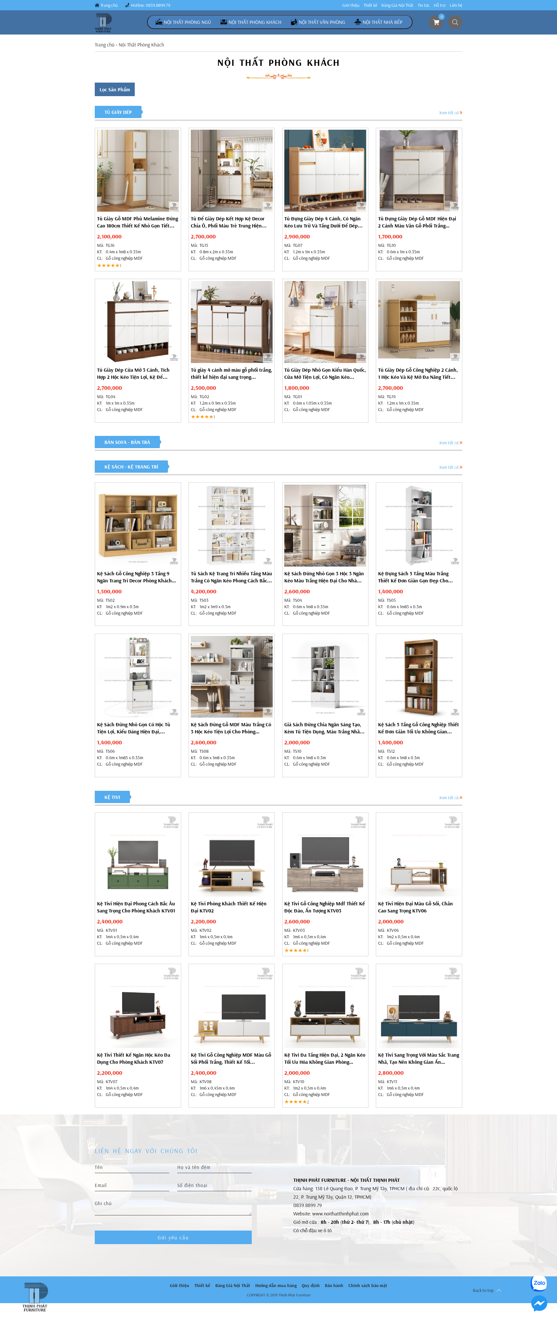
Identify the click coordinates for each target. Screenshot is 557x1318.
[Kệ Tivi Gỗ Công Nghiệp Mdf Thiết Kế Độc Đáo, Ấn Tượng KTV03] (325, 856)
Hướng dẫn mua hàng (276, 1285)
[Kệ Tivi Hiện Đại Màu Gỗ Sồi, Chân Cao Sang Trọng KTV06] (419, 856)
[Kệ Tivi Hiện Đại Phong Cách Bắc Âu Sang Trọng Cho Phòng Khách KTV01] (138, 856)
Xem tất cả (448, 113)
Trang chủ (109, 5)
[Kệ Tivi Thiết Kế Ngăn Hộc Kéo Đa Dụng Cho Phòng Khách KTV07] (138, 1007)
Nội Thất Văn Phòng (322, 22)
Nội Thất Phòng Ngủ (187, 22)
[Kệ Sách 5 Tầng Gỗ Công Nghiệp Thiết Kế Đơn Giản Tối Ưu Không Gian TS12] (419, 677)
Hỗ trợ (439, 5)
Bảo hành (334, 1285)
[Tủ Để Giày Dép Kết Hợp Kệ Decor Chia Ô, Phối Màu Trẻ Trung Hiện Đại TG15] (232, 171)
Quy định (311, 1285)
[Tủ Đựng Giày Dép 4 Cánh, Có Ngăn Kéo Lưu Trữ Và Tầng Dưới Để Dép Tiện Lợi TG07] (325, 171)
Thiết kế (370, 5)
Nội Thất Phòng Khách (255, 22)
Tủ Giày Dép (118, 112)
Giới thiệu (350, 5)
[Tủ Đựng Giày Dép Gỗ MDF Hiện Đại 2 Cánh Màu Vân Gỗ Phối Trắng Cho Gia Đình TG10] (419, 171)
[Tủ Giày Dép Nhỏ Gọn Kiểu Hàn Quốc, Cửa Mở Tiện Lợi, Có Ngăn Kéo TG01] (325, 322)
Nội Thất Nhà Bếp (382, 22)
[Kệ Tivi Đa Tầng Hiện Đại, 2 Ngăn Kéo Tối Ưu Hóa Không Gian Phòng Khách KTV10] (325, 1007)
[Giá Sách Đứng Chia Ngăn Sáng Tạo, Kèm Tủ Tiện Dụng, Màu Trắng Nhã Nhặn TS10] (325, 677)
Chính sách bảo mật (367, 1285)
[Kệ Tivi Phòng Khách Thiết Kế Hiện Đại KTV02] (232, 856)
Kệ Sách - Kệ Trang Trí (131, 466)
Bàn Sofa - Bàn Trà (127, 442)
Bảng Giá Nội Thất (397, 5)
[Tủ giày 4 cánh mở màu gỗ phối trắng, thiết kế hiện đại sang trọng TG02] (232, 322)
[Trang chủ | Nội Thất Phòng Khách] (104, 23)
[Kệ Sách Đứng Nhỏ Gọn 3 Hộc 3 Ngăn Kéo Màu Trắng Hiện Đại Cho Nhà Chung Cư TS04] (325, 526)
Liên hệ (456, 5)
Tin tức (424, 5)
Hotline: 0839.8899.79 (150, 5)
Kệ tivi (112, 797)
